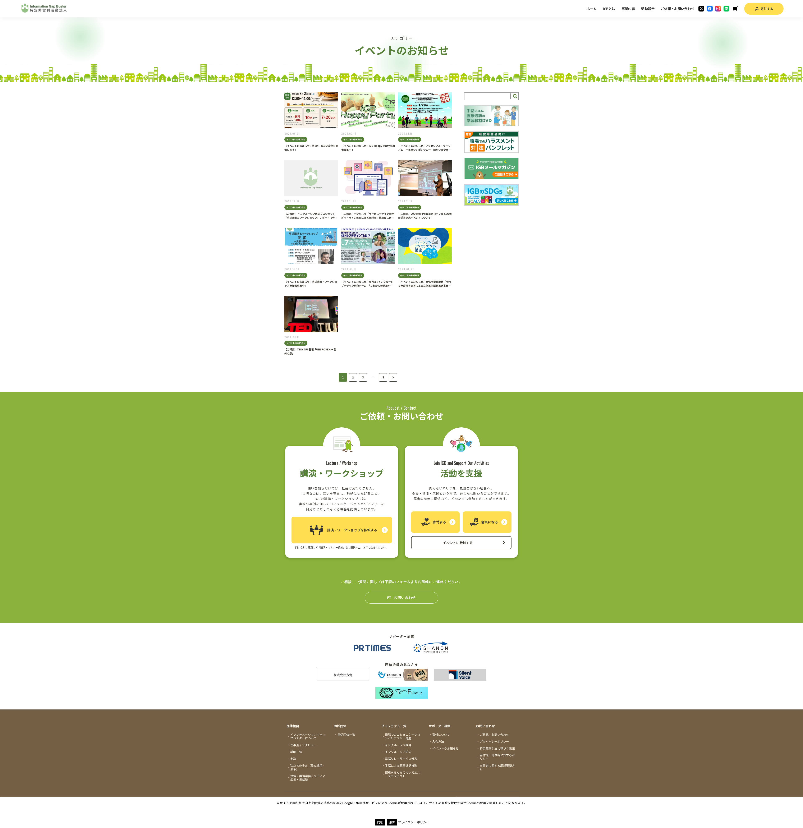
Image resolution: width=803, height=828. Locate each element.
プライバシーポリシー (494, 741)
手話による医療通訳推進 (401, 765)
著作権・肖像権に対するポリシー (497, 757)
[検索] (514, 96)
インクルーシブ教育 (398, 745)
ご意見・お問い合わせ (494, 734)
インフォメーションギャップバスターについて (307, 736)
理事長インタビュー (303, 745)
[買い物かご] (735, 9)
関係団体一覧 (346, 734)
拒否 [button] (392, 822)
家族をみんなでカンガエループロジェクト (402, 774)
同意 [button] (380, 822)
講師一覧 (296, 752)
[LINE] (726, 9)
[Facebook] (710, 9)
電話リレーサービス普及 (401, 758)
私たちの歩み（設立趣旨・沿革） (307, 767)
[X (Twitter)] (701, 9)
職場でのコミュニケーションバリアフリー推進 (402, 736)
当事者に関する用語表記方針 (497, 767)
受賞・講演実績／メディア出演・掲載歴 (307, 778)
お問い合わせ (405, 597)
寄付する (767, 8)
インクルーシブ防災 (398, 752)
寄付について (441, 734)
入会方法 (438, 741)
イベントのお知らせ (445, 748)
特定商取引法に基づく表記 (497, 748)
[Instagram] (718, 9)
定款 (293, 758)
